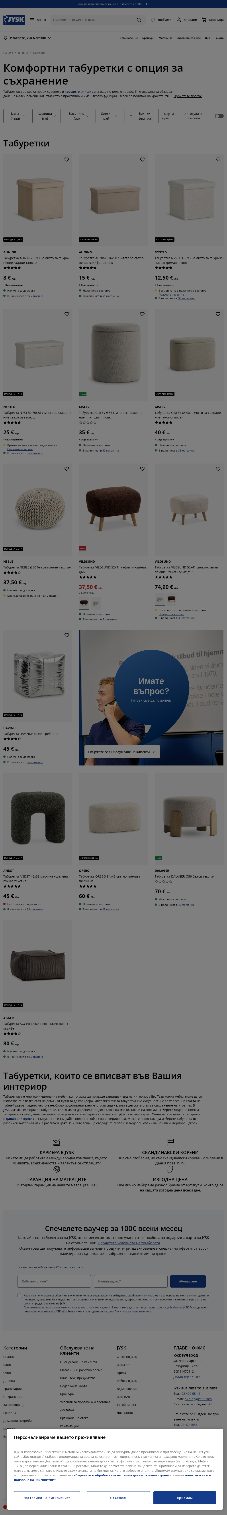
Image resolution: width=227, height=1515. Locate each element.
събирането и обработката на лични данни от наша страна (120, 1475)
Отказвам (118, 1498)
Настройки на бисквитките (47, 1498)
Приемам (185, 1498)
